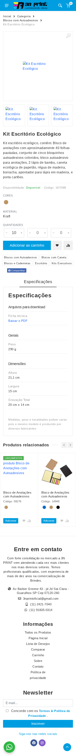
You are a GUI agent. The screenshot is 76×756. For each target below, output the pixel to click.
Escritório (41, 263)
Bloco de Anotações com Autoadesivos (17, 494)
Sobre (38, 661)
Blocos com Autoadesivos (20, 20)
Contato (38, 666)
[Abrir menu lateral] (6, 5)
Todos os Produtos (38, 632)
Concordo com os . (40, 713)
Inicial (7, 16)
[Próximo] (70, 445)
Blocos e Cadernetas (17, 263)
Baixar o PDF (17, 320)
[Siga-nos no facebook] (33, 742)
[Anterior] (64, 445)
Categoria (24, 16)
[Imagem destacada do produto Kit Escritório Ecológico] (38, 66)
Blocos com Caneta (54, 257)
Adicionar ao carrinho (27, 245)
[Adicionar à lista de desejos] (57, 245)
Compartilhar (18, 270)
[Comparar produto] (68, 245)
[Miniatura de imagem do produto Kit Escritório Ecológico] (14, 115)
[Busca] (60, 5)
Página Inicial (38, 638)
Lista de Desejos (38, 643)
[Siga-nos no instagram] (42, 742)
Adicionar (10, 520)
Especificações (38, 281)
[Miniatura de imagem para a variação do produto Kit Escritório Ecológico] (62, 115)
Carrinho (38, 655)
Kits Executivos (62, 263)
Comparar (38, 649)
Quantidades (13, 225)
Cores (8, 195)
